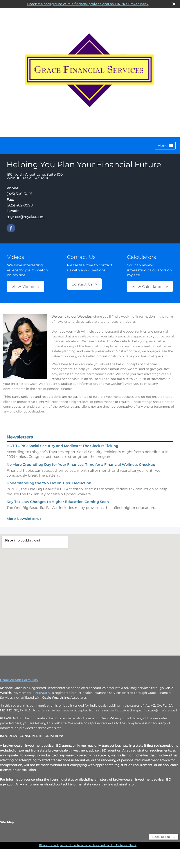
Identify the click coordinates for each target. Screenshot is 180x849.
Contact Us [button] (82, 284)
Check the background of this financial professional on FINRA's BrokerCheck (87, 4)
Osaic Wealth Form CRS (19, 680)
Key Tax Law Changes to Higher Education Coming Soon (58, 502)
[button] (165, 145)
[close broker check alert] (174, 4)
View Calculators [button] (148, 287)
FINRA (37, 693)
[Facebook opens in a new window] (11, 228)
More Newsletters (24, 519)
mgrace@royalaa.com (26, 217)
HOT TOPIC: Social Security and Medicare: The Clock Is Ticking (62, 446)
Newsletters (20, 437)
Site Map (7, 822)
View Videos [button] (23, 287)
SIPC (46, 693)
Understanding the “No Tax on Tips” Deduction (49, 483)
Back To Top (161, 836)
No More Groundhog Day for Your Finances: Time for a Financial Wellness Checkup (81, 464)
